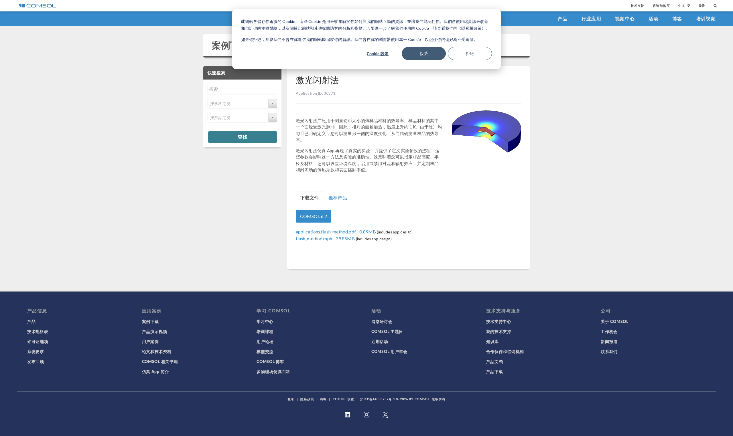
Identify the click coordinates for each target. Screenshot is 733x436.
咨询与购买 (661, 5)
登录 (701, 5)
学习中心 (265, 321)
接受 (424, 53)
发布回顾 (35, 361)
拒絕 (470, 53)
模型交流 (265, 351)
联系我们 (609, 351)
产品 (563, 18)
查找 (242, 136)
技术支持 (637, 5)
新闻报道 (609, 341)
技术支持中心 (498, 321)
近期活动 (379, 341)
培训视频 (706, 18)
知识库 (492, 341)
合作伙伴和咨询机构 (505, 351)
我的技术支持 (498, 331)
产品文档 (494, 361)
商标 (323, 399)
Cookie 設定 (378, 53)
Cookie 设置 (343, 399)
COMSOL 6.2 (313, 216)
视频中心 (625, 18)
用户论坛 (265, 341)
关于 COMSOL (614, 321)
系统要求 (35, 351)
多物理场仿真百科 (273, 371)
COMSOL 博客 (270, 361)
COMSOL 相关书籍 (160, 361)
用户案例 (150, 341)
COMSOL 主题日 (387, 331)
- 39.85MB (326, 238)
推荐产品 (337, 197)
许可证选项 (37, 341)
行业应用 (591, 18)
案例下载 (230, 45)
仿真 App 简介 (155, 371)
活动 (654, 18)
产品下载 (494, 371)
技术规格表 (37, 331)
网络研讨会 (382, 321)
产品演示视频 (154, 331)
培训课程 (265, 331)
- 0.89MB (336, 231)
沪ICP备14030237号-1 (377, 399)
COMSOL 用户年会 (389, 351)
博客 (677, 18)
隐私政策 (307, 399)
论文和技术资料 (157, 351)
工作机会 (609, 331)
